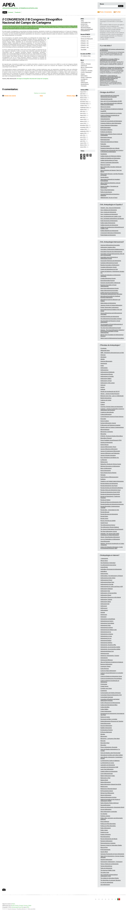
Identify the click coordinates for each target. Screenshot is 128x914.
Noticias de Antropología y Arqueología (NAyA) (112, 807)
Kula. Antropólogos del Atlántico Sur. (110, 457)
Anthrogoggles (104, 573)
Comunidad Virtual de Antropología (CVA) (111, 695)
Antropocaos (104, 614)
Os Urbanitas (104, 813)
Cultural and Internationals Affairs (109, 705)
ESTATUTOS (84, 24)
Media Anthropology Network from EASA (111, 784)
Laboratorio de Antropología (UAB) (109, 767)
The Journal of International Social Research (112, 529)
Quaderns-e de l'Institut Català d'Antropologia (112, 481)
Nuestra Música (105, 177)
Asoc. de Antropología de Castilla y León (111, 216)
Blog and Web (31, 909)
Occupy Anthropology (106, 809)
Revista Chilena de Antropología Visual (111, 490)
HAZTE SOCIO (84, 26)
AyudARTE (103, 111)
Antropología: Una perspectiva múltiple (110, 649)
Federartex (103, 144)
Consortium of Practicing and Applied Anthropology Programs (110, 700)
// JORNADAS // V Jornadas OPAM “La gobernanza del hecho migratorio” (109, 59)
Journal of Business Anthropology (109, 449)
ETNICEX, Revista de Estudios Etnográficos (112, 436)
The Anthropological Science (108, 525)
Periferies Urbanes (105, 816)
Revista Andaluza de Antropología (109, 483)
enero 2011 (83, 147)
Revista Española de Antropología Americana (112, 504)
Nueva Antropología (106, 470)
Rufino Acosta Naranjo (106, 192)
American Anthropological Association (110, 245)
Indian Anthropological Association (109, 290)
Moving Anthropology (106, 795)
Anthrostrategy (104, 610)
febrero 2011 (83, 145)
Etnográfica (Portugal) (106, 438)
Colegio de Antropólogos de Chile (109, 269)
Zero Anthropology (105, 884)
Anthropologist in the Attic (107, 584)
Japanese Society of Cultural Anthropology (111, 305)
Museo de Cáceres (105, 164)
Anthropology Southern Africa (108, 247)
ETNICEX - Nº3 (85, 45)
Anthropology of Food (106, 380)
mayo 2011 (83, 139)
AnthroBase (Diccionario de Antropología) (111, 569)
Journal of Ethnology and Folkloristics (110, 453)
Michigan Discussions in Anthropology (110, 466)
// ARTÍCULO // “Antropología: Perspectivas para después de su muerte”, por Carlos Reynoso (112, 68)
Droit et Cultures (105, 421)
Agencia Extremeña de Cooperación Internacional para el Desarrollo (110, 96)
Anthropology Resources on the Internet (111, 597)
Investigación (84, 79)
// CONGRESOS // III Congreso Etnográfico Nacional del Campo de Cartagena (32, 21)
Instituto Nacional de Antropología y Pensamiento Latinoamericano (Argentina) (111, 293)
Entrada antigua (71, 95)
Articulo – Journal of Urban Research (110, 393)
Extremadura (84, 75)
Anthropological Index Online (108, 578)
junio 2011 (83, 137)
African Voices (104, 560)
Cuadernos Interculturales (107, 412)
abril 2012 (82, 117)
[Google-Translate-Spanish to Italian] (105, 900)
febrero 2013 (83, 97)
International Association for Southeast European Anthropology (110, 297)
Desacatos (103, 418)
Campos (103, 402)
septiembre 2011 (84, 131)
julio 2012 (82, 111)
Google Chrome (23, 905)
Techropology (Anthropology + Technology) (111, 861)
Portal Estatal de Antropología (108, 235)
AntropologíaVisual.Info (106, 99)
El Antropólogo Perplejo (107, 730)
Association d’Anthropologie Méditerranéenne (112, 249)
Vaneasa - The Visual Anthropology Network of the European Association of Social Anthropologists (112, 331)
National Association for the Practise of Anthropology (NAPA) (110, 800)
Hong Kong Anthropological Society (110, 288)
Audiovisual (84, 65)
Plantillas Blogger (21, 909)
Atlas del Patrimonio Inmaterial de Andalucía (112, 109)
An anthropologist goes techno (108, 565)
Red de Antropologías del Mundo (109, 838)
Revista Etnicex (85, 84)
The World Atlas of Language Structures (111, 880)
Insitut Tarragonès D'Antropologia (109, 220)
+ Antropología (104, 558)
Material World (104, 780)
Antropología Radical (106, 640)
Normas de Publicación (87, 39)
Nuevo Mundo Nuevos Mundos (108, 472)
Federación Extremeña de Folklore (109, 141)
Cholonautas (104, 684)
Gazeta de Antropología (107, 442)
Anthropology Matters (106, 378)
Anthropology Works (106, 601)
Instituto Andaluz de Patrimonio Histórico (111, 156)
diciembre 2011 (84, 125)
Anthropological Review (107, 374)
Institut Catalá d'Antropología (108, 223)
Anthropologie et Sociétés (107, 376)
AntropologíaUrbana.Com (107, 651)
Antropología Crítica (106, 625)
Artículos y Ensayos (86, 64)
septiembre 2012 (84, 107)
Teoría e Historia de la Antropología (109, 864)
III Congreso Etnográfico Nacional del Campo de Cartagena (32, 78)
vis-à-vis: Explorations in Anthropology (110, 539)
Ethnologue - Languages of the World (110, 738)
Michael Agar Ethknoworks (107, 793)
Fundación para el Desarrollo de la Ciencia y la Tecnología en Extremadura (112, 151)
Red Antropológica (105, 836)
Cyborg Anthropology (106, 711)
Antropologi (103, 616)
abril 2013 (82, 94)
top (4, 890)
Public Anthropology (106, 828)
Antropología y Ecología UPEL (108, 644)
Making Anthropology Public (108, 775)
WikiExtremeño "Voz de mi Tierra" (109, 197)
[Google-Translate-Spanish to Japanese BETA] (108, 900)
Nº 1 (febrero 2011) (86, 56)
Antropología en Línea (106, 636)
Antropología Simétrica (106, 642)
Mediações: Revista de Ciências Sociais (111, 464)
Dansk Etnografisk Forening (108, 280)
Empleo (83, 74)
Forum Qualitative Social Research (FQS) (111, 440)
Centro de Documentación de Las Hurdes (111, 113)
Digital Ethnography (106, 723)
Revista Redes (104, 516)
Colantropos (104, 690)
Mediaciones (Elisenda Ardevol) (109, 788)
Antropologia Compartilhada (108, 619)
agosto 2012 (83, 109)
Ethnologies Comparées (107, 431)
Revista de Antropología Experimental (110, 494)
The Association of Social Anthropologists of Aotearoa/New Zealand (112, 325)
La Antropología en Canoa (107, 762)
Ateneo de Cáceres (105, 106)
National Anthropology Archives (108, 797)
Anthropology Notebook (107, 588)
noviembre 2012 (84, 103)
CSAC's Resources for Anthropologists (110, 702)
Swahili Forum (104, 522)
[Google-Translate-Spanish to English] (112, 900)
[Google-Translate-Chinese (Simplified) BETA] (95, 900)
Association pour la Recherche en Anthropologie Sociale (109, 258)
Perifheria (103, 479)
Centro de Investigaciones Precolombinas (111, 678)
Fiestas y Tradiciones (86, 77)
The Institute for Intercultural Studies (110, 878)
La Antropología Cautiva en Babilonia (110, 760)
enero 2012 (83, 123)
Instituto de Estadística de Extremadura (110, 158)
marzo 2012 (83, 119)
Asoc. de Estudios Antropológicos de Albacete (112, 218)
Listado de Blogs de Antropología (109, 771)
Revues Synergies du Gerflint (108, 520)
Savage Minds (104, 851)
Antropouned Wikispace (107, 660)
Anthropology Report (106, 595)
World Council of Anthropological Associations (112, 338)
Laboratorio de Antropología (108, 765)
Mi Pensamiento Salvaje (107, 791)
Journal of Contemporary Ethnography (110, 451)
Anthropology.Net (105, 603)
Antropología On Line (106, 638)
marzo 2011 (83, 143)
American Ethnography (106, 361)
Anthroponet (104, 606)
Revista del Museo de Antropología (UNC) (111, 502)
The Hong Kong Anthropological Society (111, 327)
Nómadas (103, 475)
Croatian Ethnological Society (108, 278)
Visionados (84, 86)
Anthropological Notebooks (107, 372)
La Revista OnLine (85, 36)
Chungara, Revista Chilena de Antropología (112, 406)
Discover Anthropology (106, 725)
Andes (102, 365)
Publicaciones (84, 82)
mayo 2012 (83, 115)
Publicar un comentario (40, 93)
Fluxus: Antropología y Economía (109, 747)
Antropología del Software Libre (109, 629)
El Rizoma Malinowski (106, 732)
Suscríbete (83, 49)
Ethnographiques (105, 429)
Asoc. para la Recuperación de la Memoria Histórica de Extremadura (111, 104)
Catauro (103, 404)
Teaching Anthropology (106, 859)
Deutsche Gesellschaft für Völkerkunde (110, 282)
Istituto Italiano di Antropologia (108, 303)
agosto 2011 (83, 133)
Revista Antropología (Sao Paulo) (109, 485)
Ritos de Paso (104, 847)
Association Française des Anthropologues (111, 251)
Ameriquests (104, 363)
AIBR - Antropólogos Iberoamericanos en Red (112, 352)
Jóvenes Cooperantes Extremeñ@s (110, 162)
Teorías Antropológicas (106, 866)
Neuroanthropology (105, 805)
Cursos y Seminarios (86, 72)
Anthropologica (104, 370)
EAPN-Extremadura (106, 127)
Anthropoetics (104, 367)
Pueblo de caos (105, 832)
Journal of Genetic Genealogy (108, 455)
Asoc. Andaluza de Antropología (109, 210)
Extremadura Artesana (106, 137)
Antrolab (103, 612)
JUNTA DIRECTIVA (86, 22)
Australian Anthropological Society (109, 263)
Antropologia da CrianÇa (107, 621)
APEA (8, 5)
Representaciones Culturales (108, 843)
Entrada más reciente (10, 95)
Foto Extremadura (105, 146)
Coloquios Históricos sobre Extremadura (111, 123)
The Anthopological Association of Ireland (111, 318)
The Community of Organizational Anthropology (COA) (109, 875)
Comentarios (108, 12)
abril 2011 (82, 141)
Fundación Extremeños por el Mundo (110, 148)
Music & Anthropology (106, 468)
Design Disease (12, 909)
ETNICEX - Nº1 (85, 41)
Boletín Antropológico (106, 398)
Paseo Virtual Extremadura (107, 190)
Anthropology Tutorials (106, 599)
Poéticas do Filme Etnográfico (108, 823)
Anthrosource (104, 608)
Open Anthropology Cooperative (109, 811)
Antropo (103, 387)
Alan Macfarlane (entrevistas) (108, 562)
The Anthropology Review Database (110, 527)
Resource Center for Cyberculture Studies (111, 845)
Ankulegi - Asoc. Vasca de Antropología (110, 207)
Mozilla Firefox (14, 905)
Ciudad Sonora (104, 686)
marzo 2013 (83, 95)
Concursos (83, 69)
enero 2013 (83, 99)
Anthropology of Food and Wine (109, 593)
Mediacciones (104, 462)
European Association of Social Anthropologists (108, 285)
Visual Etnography (105, 541)
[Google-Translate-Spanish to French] (98, 900)
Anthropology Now (105, 591)
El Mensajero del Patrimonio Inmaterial (110, 425)
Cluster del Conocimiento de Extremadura (111, 121)
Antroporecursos (105, 653)
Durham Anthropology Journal (108, 423)
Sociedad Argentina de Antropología (110, 316)
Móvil (13, 904)
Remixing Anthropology (106, 841)
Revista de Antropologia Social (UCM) (110, 492)
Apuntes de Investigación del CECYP (110, 391)
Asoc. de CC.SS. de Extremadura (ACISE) (111, 101)
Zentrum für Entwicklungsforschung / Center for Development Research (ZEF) (112, 547)
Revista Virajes (104, 518)
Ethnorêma (103, 434)
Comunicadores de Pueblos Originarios (111, 692)
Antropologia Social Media (107, 623)
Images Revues (105, 444)
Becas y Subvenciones (86, 67)
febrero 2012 (83, 121)
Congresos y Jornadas (86, 70)
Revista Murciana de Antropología (109, 514)
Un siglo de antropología (107, 882)
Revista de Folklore (105, 500)
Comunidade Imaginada (107, 697)
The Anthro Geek (105, 872)
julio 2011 (82, 135)
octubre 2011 (83, 129)
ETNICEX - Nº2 (85, 43)
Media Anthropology (106, 782)
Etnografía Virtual (105, 743)
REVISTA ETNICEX (86, 27)
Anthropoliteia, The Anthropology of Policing (112, 575)
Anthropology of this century (108, 383)
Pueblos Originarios (106, 834)
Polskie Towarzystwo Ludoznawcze (110, 307)
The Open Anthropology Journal (109, 531)
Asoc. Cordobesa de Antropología (109, 214)
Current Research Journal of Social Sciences (112, 416)
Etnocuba (103, 740)
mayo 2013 (83, 92)
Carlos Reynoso (105, 668)
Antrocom (103, 385)
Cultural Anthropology (106, 414)
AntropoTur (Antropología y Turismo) (110, 655)
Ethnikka (103, 734)
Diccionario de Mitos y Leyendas (109, 719)
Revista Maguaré (105, 512)
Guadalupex (104, 154)
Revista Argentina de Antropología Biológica (112, 487)
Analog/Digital (104, 567)
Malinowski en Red (105, 778)
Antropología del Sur (106, 632)
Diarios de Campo (105, 717)
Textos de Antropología (106, 868)
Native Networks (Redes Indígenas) (110, 803)
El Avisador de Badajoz (106, 129)
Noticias (83, 81)
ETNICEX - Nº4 (85, 47)
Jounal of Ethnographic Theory (108, 446)
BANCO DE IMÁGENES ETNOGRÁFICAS (87, 30)
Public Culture (104, 830)
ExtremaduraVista (105, 139)
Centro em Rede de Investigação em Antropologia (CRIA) (110, 116)
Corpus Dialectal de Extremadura (109, 125)
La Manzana (104, 459)
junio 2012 (83, 113)
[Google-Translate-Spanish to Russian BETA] (115, 900)
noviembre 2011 (84, 127)
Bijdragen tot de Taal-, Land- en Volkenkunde (112, 396)
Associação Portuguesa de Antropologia (111, 260)
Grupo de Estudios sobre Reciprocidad (110, 753)
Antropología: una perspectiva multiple (110, 647)
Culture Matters (104, 709)
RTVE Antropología (105, 849)
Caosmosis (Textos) (106, 666)
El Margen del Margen (106, 132)
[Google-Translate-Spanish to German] (102, 900)
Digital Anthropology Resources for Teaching (112, 721)
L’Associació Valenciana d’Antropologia (111, 232)
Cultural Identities (105, 707)
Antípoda (103, 389)
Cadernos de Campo (106, 400)
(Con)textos (103, 348)
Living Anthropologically (107, 773)
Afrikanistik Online (105, 350)
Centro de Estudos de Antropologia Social (111, 676)
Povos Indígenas (105, 821)
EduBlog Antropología (106, 727)
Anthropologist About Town (107, 582)
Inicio (41, 95)
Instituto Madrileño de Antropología (109, 230)
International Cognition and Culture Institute (112, 755)
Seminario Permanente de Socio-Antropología (112, 854)
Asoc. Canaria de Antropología (108, 212)
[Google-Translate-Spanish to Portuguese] (118, 900)
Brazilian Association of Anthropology (110, 265)
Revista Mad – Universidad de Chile (110, 510)
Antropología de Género (107, 627)
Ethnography (104, 736)
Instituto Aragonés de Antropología (109, 225)
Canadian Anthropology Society (109, 267)
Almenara (103, 355)
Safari (29, 905)
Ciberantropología (105, 119)
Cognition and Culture (106, 688)
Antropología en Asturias (107, 634)
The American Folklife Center (108, 870)
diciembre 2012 (84, 101)
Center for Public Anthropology (108, 670)
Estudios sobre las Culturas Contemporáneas (112, 427)
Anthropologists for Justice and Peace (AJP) (112, 586)
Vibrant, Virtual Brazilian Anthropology (110, 537)
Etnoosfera (103, 745)
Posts (101, 12)
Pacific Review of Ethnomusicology (109, 477)
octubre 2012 (83, 105)
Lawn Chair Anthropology (107, 769)
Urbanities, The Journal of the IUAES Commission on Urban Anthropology (110, 534)
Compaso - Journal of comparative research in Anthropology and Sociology (112, 409)
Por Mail (118, 12)
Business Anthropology (106, 664)
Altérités (103, 359)
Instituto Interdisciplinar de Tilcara (109, 160)
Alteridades (103, 357)
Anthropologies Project (106, 580)
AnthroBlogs (104, 571)
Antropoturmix (104, 657)
